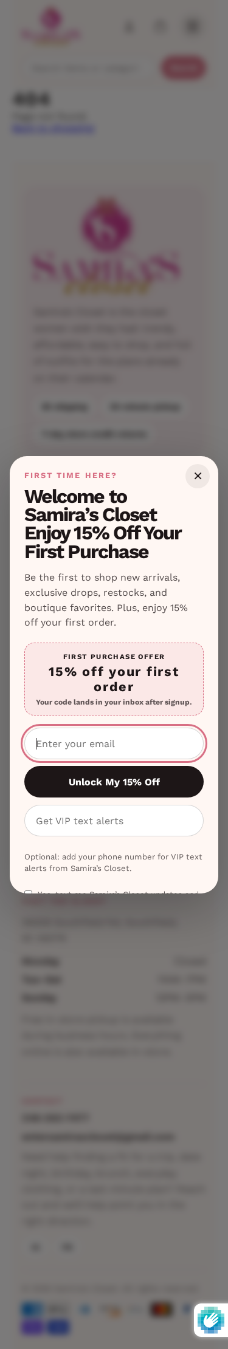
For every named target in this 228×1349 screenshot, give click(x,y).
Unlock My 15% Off (114, 782)
